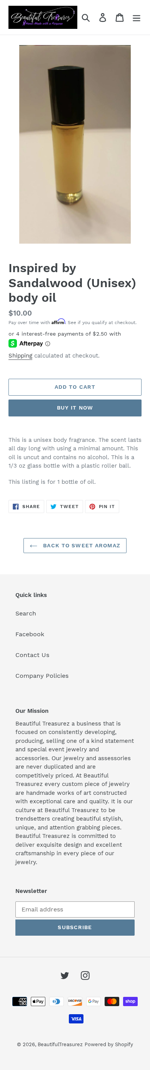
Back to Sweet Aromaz (80, 545)
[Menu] (136, 17)
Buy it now (75, 408)
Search (25, 613)
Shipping (20, 355)
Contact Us (32, 655)
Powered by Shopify (109, 1044)
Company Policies (41, 675)
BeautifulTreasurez (60, 1044)
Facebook (29, 634)
